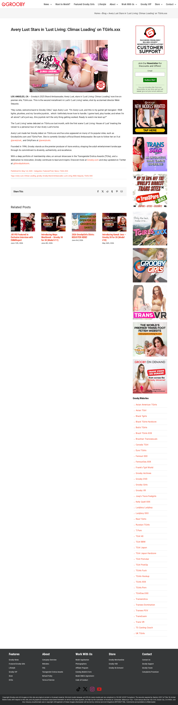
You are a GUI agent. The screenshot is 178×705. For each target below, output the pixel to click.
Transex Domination (145, 605)
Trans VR (140, 622)
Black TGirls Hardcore (146, 421)
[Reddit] (107, 191)
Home (97, 13)
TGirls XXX (64, 171)
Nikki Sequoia (78, 176)
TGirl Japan (141, 547)
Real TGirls (141, 519)
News (56, 171)
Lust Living (68, 176)
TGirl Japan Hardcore (146, 553)
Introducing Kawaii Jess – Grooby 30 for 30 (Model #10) (83, 237)
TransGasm (141, 616)
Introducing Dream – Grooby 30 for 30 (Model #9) (113, 237)
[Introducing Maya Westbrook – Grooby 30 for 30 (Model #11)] (23, 214)
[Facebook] (98, 191)
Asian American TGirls (146, 404)
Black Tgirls (141, 416)
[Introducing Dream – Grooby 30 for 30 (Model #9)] (114, 214)
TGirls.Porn (141, 587)
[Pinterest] (117, 191)
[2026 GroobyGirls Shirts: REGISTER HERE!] (53, 214)
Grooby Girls (142, 484)
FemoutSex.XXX (143, 462)
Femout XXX (142, 456)
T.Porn (139, 530)
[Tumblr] (112, 191)
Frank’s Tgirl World (144, 467)
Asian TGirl (141, 410)
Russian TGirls (143, 525)
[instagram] (92, 689)
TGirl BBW (140, 542)
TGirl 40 (139, 536)
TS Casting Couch (144, 627)
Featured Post (48, 171)
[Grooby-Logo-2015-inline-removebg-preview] (13, 3)
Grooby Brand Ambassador (53, 176)
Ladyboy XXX (142, 513)
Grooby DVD (141, 479)
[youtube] (99, 689)
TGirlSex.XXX (142, 593)
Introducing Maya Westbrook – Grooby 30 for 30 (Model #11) (21, 237)
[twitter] (85, 689)
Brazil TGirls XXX (144, 433)
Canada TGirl (142, 444)
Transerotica (142, 599)
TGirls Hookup (142, 576)
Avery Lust (19, 176)
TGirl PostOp (142, 565)
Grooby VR (141, 490)
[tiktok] (78, 689)
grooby (39, 176)
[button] (13, 229)
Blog (104, 13)
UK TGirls (140, 633)
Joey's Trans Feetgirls (146, 496)
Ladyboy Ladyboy (144, 507)
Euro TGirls (141, 450)
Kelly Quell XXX (143, 502)
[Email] (121, 191)
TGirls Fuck (141, 570)
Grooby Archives (143, 473)
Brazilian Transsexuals (146, 439)
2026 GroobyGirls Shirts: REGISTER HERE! (52, 236)
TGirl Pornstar (142, 559)
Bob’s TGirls (141, 427)
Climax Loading (30, 176)
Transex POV (142, 610)
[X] (102, 191)
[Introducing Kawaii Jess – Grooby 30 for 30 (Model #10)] (84, 214)
